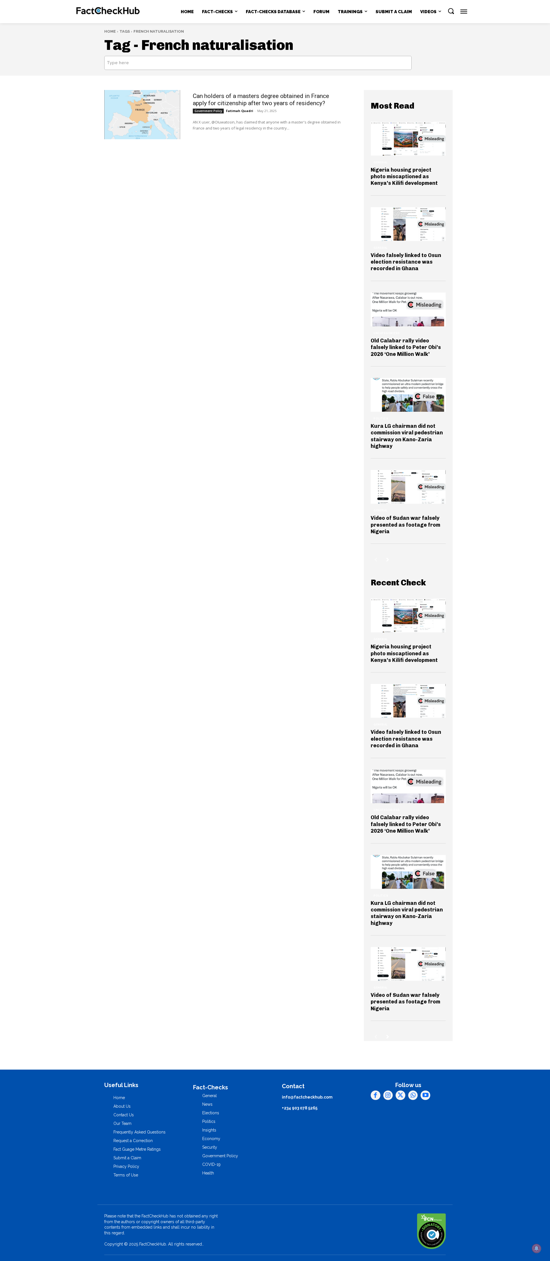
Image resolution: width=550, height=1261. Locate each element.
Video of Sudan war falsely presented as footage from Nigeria (405, 525)
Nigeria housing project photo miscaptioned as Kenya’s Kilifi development (404, 177)
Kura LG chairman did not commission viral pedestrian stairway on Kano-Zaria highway (407, 436)
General (381, 162)
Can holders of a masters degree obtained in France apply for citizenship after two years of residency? (261, 100)
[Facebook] (375, 1095)
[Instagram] (388, 1095)
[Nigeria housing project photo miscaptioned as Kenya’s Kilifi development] (408, 139)
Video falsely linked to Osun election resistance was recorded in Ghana (406, 262)
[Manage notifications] (536, 1248)
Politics (381, 418)
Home (110, 31)
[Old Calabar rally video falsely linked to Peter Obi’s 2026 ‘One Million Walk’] (408, 309)
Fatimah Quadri (239, 111)
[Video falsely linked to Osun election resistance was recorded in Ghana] (408, 224)
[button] (450, 10)
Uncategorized (387, 333)
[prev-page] (376, 559)
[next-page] (388, 559)
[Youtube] (425, 1095)
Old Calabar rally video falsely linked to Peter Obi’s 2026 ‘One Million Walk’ (406, 347)
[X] (400, 1095)
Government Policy (208, 111)
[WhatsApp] (413, 1095)
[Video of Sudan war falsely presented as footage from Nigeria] (408, 487)
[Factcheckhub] (108, 12)
